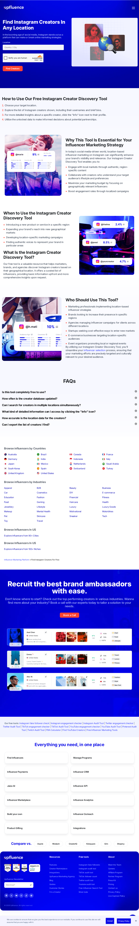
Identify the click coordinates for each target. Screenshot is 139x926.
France (109, 454)
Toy (6, 521)
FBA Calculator (53, 730)
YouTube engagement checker (85, 726)
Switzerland (79, 468)
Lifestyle (41, 506)
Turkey (109, 468)
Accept (110, 921)
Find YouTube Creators (73, 730)
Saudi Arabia (112, 463)
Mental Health (43, 511)
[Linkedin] (6, 895)
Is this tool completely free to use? (24, 392)
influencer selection (94, 350)
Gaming (41, 502)
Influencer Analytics (83, 799)
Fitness (105, 497)
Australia (12, 454)
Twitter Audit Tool (11, 726)
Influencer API (80, 785)
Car (6, 492)
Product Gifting (14, 828)
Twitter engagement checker (119, 723)
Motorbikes (107, 511)
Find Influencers (15, 757)
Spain (43, 468)
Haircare (74, 502)
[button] (136, 921)
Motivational (75, 511)
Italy (108, 459)
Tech (104, 516)
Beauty (73, 488)
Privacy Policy (123, 921)
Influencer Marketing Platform (16, 560)
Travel (40, 521)
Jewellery (9, 506)
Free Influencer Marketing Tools (102, 730)
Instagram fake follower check (34, 723)
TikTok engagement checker (36, 726)
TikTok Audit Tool (59, 726)
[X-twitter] (11, 895)
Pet (5, 516)
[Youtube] (16, 895)
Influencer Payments (17, 771)
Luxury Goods (109, 506)
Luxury (73, 506)
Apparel (8, 488)
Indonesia (78, 459)
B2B (39, 488)
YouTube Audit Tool (111, 726)
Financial (74, 497)
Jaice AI (11, 785)
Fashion (40, 497)
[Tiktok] (26, 895)
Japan (11, 463)
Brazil (43, 454)
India (43, 459)
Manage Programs (82, 757)
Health (105, 502)
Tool (103, 98)
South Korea (14, 468)
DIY (71, 492)
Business (106, 488)
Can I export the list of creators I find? (26, 424)
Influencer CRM (81, 771)
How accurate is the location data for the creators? (34, 418)
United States (47, 473)
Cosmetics (42, 492)
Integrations (79, 828)
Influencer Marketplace (18, 799)
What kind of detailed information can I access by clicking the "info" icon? (49, 411)
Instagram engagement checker (66, 723)
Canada (77, 454)
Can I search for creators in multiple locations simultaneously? (41, 405)
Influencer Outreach (83, 814)
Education (9, 497)
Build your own (14, 814)
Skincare (41, 516)
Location (6, 42)
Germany (12, 459)
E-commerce (108, 492)
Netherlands (79, 463)
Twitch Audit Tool (36, 730)
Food (6, 502)
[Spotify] (31, 895)
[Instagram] (21, 895)
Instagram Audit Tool (93, 723)
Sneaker (74, 516)
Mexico (44, 463)
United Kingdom (16, 473)
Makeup (8, 511)
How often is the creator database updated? (29, 398)
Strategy (115, 144)
